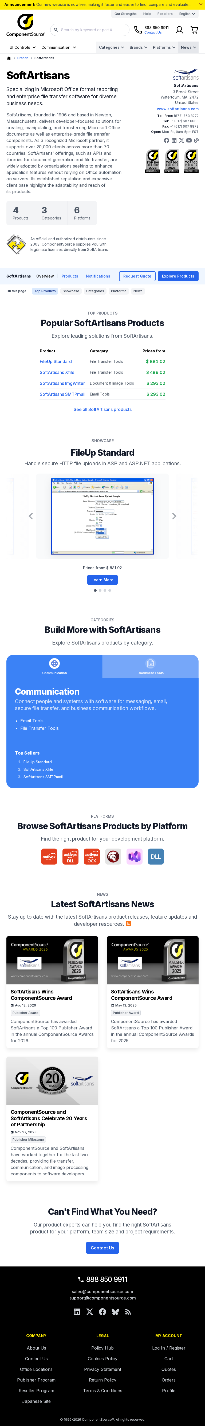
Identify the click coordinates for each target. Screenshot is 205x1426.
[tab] (95, 590)
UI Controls (20, 47)
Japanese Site (36, 1401)
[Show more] (201, 4)
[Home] (8, 58)
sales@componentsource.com (102, 1291)
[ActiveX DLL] (70, 856)
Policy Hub (102, 1348)
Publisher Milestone (28, 1140)
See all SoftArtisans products (103, 409)
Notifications (98, 276)
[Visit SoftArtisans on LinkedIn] (174, 140)
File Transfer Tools (106, 361)
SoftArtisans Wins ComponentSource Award (41, 995)
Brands (136, 47)
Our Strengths (126, 14)
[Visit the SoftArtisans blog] (196, 140)
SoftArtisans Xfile (57, 372)
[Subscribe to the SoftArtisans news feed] (128, 923)
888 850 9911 (106, 1279)
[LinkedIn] (77, 1311)
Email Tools (100, 394)
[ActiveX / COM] (49, 856)
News (186, 47)
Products (70, 276)
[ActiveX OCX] (91, 856)
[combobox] (89, 30)
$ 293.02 (156, 383)
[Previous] (30, 516)
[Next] (174, 516)
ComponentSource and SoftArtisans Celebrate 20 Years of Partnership (49, 1118)
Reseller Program (36, 1390)
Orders (169, 1380)
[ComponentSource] (25, 26)
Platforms (162, 47)
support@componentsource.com (102, 1298)
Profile (168, 1390)
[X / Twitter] (89, 1311)
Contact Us (102, 1247)
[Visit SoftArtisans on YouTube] (189, 140)
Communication (55, 47)
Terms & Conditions (102, 1390)
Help (147, 14)
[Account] (179, 30)
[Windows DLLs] (156, 856)
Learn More (102, 579)
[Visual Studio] (134, 856)
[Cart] (194, 30)
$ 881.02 (155, 361)
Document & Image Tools (112, 383)
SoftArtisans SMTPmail (62, 394)
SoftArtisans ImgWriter (62, 383)
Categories (109, 47)
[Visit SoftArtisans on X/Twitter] (181, 140)
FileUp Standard (56, 361)
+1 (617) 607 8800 (184, 121)
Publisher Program (36, 1380)
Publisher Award (25, 1013)
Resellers (165, 14)
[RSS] (128, 1311)
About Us (36, 1348)
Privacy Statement (102, 1369)
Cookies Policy (102, 1358)
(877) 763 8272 (186, 116)
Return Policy (102, 1380)
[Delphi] (113, 856)
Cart (168, 1358)
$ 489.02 (155, 372)
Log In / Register (169, 1348)
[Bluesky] (115, 1311)
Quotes (168, 1369)
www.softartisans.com (178, 109)
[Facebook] (102, 1311)
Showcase (71, 291)
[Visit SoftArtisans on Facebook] (166, 140)
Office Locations (36, 1369)
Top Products (45, 291)
